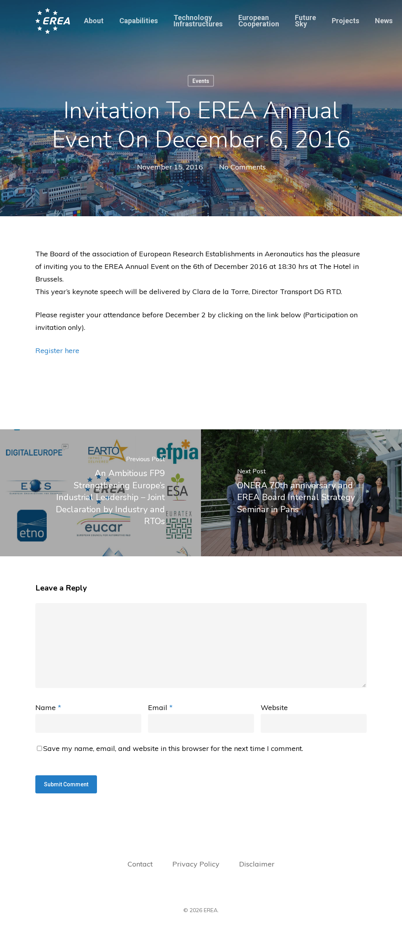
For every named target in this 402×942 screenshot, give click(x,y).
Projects (345, 21)
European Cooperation (258, 21)
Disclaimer (256, 863)
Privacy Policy (196, 863)
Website (274, 707)
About (94, 21)
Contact (140, 863)
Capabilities (138, 21)
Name (48, 707)
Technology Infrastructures (198, 21)
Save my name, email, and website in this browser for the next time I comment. (173, 748)
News (384, 21)
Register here (57, 350)
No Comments (242, 166)
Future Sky (305, 21)
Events (200, 81)
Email (160, 707)
